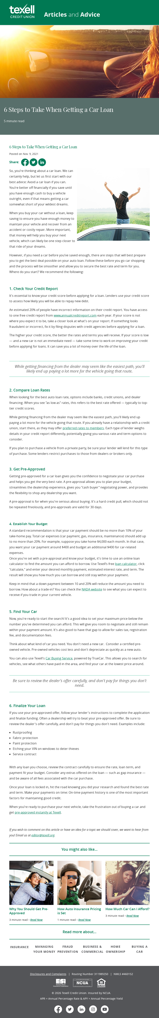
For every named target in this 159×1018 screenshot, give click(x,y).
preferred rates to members (83, 428)
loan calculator (126, 564)
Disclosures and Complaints (48, 974)
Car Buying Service (59, 658)
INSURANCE (19, 947)
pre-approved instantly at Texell (38, 812)
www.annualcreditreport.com (75, 315)
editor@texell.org (42, 835)
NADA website (92, 589)
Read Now (36, 920)
